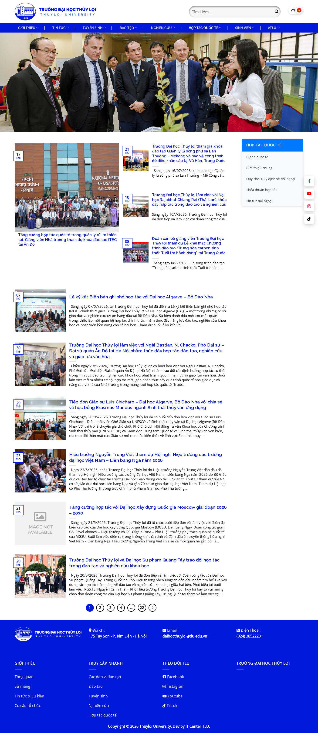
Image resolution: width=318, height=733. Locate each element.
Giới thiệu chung (259, 168)
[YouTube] (309, 193)
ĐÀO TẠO (127, 28)
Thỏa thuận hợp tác (261, 190)
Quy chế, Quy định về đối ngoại (270, 179)
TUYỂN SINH (92, 28)
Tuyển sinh (98, 696)
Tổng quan (24, 676)
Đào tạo (96, 686)
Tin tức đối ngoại (259, 201)
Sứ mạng (22, 686)
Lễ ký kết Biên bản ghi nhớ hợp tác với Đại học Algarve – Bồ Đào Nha (141, 296)
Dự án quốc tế (257, 157)
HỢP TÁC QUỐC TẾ (203, 28)
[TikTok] (309, 219)
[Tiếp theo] (152, 608)
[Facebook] (309, 181)
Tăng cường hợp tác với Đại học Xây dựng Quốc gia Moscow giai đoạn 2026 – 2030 (148, 510)
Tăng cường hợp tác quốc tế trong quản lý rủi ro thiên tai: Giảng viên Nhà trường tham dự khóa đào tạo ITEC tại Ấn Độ (67, 240)
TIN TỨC (59, 28)
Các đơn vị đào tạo (105, 676)
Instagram (175, 686)
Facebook (175, 676)
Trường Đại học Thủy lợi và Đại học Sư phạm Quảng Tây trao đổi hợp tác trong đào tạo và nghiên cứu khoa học (144, 562)
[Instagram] (309, 206)
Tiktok (171, 705)
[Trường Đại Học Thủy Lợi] (55, 11)
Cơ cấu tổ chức (28, 705)
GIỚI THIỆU (26, 28)
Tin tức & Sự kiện (29, 696)
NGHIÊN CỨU (161, 28)
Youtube (175, 696)
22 (142, 607)
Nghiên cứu (99, 705)
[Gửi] (277, 12)
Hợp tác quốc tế (264, 145)
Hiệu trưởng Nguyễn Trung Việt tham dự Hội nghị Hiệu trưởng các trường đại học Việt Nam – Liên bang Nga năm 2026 (145, 457)
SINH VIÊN (243, 28)
